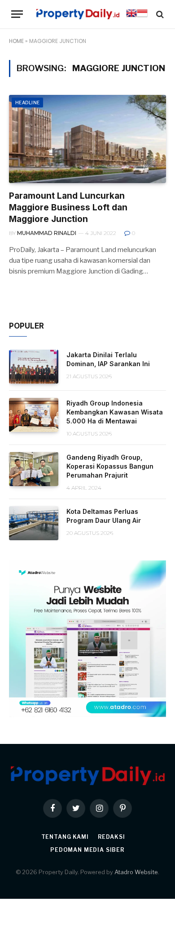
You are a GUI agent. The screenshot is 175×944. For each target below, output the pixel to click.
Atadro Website (136, 872)
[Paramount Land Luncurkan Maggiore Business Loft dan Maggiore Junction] (87, 139)
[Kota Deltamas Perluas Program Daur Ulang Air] (33, 523)
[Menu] (17, 14)
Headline (27, 102)
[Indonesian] (142, 16)
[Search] (159, 14)
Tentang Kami (65, 836)
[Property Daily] (77, 13)
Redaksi (111, 836)
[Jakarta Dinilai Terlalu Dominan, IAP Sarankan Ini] (33, 367)
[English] (131, 16)
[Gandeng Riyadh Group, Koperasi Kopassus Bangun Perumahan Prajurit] (33, 469)
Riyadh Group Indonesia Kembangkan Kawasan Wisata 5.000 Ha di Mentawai (114, 412)
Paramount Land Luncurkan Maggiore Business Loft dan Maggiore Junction (68, 207)
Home (16, 41)
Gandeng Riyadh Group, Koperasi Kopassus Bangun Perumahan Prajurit (109, 466)
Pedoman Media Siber (87, 849)
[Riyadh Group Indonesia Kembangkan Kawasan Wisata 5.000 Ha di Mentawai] (33, 415)
